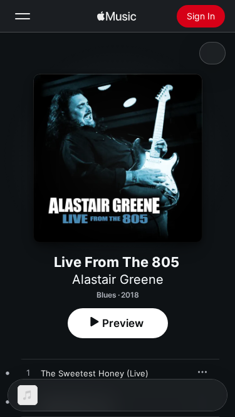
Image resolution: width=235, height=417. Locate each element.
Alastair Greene (118, 279)
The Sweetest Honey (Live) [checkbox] (95, 373)
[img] (116, 16)
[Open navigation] (22, 16)
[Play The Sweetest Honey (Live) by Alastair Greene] (28, 373)
